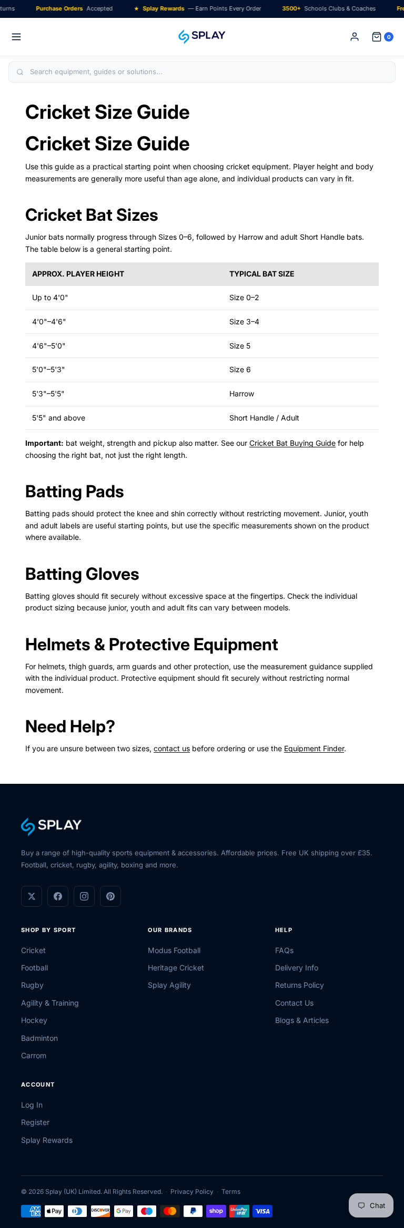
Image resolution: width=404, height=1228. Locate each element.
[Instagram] (84, 896)
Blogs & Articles (302, 1020)
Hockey (34, 1020)
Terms (230, 1191)
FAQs (284, 950)
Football (34, 967)
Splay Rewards (47, 1139)
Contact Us (294, 1002)
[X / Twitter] (31, 896)
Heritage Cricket (176, 967)
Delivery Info (296, 967)
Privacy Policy (192, 1191)
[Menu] (16, 37)
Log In (32, 1104)
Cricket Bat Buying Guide (292, 442)
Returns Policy (299, 984)
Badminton (39, 1037)
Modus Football (174, 950)
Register (35, 1122)
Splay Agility (169, 984)
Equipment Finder (314, 748)
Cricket (33, 950)
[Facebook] (57, 896)
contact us (172, 748)
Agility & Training (50, 1002)
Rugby (32, 984)
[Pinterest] (110, 896)
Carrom (33, 1055)
